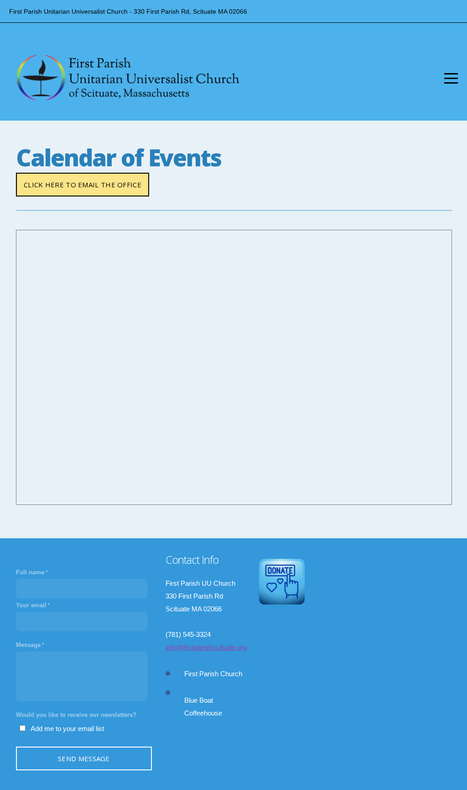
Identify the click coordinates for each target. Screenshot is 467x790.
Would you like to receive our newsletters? (76, 714)
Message (28, 645)
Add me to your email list (67, 728)
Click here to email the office (82, 184)
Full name (30, 572)
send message (84, 758)
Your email (31, 605)
